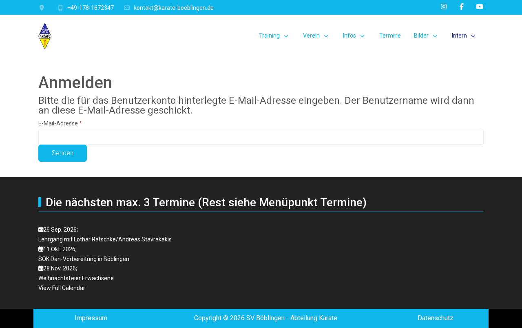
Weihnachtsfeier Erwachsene (76, 278)
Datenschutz (435, 318)
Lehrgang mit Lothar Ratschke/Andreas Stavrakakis (105, 239)
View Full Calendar (61, 288)
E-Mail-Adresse (60, 123)
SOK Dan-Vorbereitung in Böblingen (83, 259)
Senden (62, 153)
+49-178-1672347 (90, 7)
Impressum (91, 318)
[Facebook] (462, 7)
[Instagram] (444, 7)
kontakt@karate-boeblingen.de (174, 7)
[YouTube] (480, 7)
